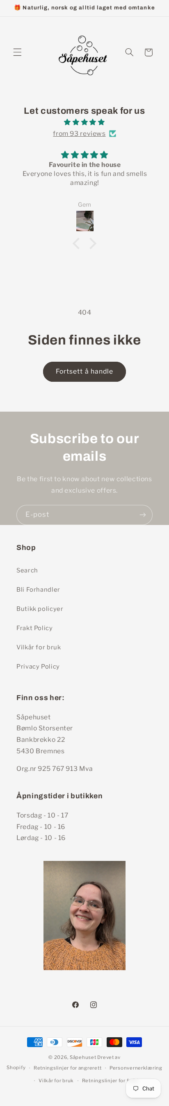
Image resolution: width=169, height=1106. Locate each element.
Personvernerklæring (136, 1068)
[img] (85, 122)
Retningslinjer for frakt (110, 1080)
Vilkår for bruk (38, 647)
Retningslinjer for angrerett (68, 1068)
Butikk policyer (39, 609)
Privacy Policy (38, 666)
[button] (17, 52)
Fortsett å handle (84, 371)
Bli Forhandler (38, 589)
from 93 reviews (79, 133)
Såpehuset (83, 1057)
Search (27, 570)
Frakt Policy (34, 628)
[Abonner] (142, 515)
